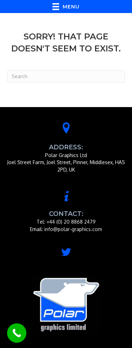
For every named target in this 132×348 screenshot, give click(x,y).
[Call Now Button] (16, 333)
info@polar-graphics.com (73, 229)
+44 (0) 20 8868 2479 (71, 222)
